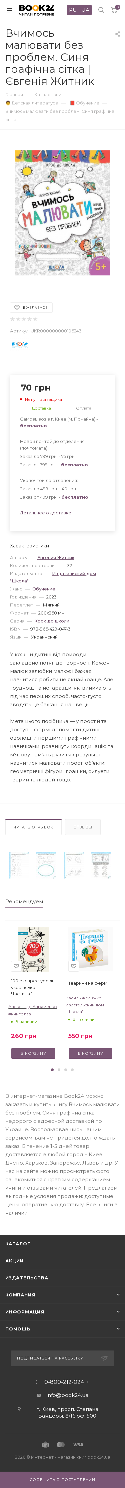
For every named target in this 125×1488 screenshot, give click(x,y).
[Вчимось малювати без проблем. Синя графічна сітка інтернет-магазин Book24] (62, 212)
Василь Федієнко (84, 997)
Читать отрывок (33, 827)
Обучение (43, 588)
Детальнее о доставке (45, 512)
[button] (52, 1069)
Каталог (17, 1243)
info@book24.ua (67, 1395)
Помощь (18, 1328)
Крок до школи (51, 621)
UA (85, 10)
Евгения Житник (55, 557)
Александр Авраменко (32, 1006)
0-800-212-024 (64, 1382)
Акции (14, 1260)
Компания (20, 1294)
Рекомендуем (24, 901)
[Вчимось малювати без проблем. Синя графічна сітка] (19, 865)
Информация (24, 1311)
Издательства (26, 1277)
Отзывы (82, 827)
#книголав (19, 1013)
